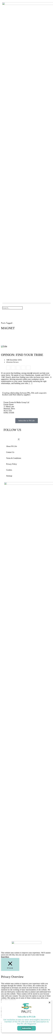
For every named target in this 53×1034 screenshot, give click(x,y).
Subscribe (26, 1028)
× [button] (49, 1002)
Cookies (9, 470)
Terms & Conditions (13, 458)
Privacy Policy (11, 464)
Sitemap (9, 476)
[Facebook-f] (7, 437)
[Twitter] (18, 439)
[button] (26, 303)
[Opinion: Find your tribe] (8, 368)
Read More (5, 957)
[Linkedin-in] (23, 437)
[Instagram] (14, 437)
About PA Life (11, 446)
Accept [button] (41, 955)
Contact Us (10, 452)
